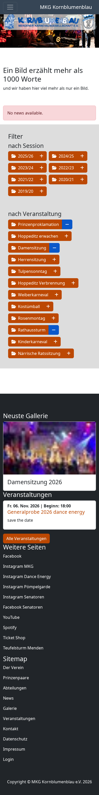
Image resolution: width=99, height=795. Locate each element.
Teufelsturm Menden (23, 648)
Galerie (10, 708)
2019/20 (25, 191)
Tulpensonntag (32, 271)
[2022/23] (82, 168)
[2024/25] (82, 156)
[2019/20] (41, 191)
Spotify (9, 627)
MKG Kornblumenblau (66, 7)
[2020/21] (82, 179)
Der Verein (13, 667)
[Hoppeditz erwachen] (66, 236)
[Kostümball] (48, 306)
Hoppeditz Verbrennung (41, 283)
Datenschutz (15, 739)
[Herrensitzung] (54, 259)
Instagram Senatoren (23, 597)
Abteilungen (14, 688)
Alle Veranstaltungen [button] (26, 538)
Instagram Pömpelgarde (26, 586)
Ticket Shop (14, 637)
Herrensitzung (31, 259)
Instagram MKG (18, 566)
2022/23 (66, 168)
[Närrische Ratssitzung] (68, 353)
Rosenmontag (31, 318)
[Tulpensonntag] (55, 271)
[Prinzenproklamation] (67, 224)
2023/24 (25, 168)
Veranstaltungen (19, 718)
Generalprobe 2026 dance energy (46, 511)
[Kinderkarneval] (55, 342)
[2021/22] (41, 179)
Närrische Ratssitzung (38, 353)
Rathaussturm (31, 330)
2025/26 (25, 156)
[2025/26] (41, 156)
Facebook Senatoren (23, 607)
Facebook (12, 556)
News (8, 698)
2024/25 (66, 156)
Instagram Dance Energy (27, 576)
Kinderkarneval (32, 341)
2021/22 (25, 179)
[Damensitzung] (54, 248)
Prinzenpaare (16, 678)
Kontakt (10, 729)
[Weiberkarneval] (56, 295)
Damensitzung (31, 248)
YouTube (11, 617)
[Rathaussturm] (53, 330)
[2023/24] (41, 168)
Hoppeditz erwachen (37, 236)
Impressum (14, 749)
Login (8, 759)
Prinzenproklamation (38, 224)
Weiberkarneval (32, 295)
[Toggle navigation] (10, 7)
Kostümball (28, 306)
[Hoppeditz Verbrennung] (73, 283)
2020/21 (66, 179)
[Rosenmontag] (53, 318)
